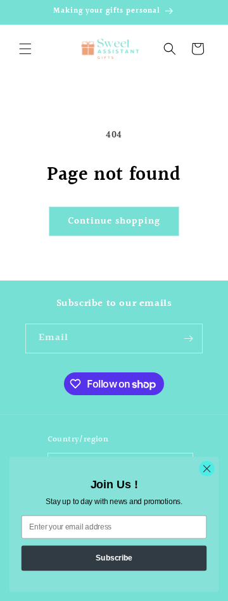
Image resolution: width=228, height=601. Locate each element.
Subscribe (114, 557)
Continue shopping (114, 221)
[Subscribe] (188, 338)
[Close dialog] (207, 468)
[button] (25, 49)
